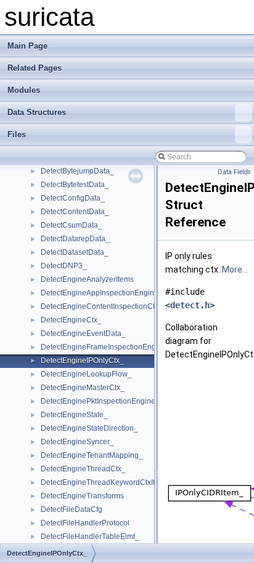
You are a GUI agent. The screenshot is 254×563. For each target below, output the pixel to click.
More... (235, 269)
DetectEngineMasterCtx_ (83, 387)
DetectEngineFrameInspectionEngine (103, 347)
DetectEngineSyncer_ (77, 441)
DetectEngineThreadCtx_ (83, 469)
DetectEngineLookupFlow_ (86, 374)
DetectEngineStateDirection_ (89, 428)
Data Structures (36, 112)
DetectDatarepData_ (75, 238)
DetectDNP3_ (64, 266)
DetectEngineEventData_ (83, 333)
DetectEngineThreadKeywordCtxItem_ (105, 482)
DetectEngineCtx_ (71, 320)
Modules (23, 90)
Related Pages (34, 68)
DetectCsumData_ (71, 225)
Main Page (27, 45)
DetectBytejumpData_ (77, 171)
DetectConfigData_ (73, 198)
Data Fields (234, 172)
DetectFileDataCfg (71, 509)
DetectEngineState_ (74, 414)
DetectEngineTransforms (82, 496)
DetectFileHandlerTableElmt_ (90, 536)
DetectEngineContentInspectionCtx (99, 306)
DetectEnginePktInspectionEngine (98, 401)
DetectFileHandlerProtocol (85, 523)
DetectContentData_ (75, 211)
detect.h (190, 305)
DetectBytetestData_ (75, 184)
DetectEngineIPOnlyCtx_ (82, 360)
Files (16, 134)
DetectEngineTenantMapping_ (92, 455)
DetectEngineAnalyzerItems (87, 279)
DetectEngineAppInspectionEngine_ (102, 293)
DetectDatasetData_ (75, 252)
